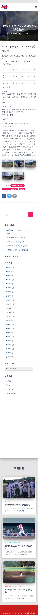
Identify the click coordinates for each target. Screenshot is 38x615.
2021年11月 (10, 312)
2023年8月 (9, 296)
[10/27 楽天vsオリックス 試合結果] (19, 528)
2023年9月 (9, 292)
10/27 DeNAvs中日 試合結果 (15, 238)
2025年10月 (10, 267)
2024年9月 (9, 284)
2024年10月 (10, 280)
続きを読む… (21, 511)
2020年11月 (10, 324)
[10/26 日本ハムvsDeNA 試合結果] (19, 572)
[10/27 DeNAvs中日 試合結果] (19, 487)
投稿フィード (10, 385)
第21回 (22, 189)
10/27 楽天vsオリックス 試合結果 (17, 250)
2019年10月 (10, 329)
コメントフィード (12, 389)
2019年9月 (9, 333)
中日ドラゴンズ (9, 501)
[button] (36, 7)
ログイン (9, 381)
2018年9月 (9, 341)
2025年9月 (9, 271)
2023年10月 (10, 288)
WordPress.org (11, 393)
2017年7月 (9, 357)
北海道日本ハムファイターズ (13, 586)
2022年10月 (10, 304)
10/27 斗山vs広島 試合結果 (15, 242)
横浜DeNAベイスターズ (17, 185)
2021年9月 (9, 320)
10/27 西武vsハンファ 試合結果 (16, 246)
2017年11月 (10, 345)
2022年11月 (10, 300)
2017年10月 (10, 349)
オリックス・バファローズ (10, 189)
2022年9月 (9, 308)
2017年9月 (9, 353)
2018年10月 (10, 337)
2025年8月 (9, 276)
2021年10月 (10, 316)
